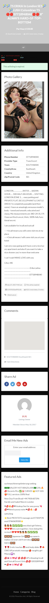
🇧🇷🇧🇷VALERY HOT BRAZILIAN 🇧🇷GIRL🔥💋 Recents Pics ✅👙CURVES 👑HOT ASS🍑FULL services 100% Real (24, 491)
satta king (8, 513)
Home (16, 592)
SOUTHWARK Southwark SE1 (18, 357)
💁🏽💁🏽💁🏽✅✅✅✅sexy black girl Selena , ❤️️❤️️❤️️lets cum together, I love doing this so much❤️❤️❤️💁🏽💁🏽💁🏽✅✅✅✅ (23, 528)
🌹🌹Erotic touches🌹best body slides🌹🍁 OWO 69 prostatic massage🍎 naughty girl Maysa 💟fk (24, 550)
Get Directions (13, 362)
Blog (33, 592)
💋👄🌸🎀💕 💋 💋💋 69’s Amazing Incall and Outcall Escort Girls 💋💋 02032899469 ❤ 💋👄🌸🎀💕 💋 (24, 561)
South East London (14, 34)
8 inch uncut (12, 295)
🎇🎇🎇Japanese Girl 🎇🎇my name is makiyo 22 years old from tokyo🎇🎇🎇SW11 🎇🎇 (22, 539)
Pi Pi (24, 416)
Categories (25, 592)
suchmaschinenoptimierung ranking (20, 483)
